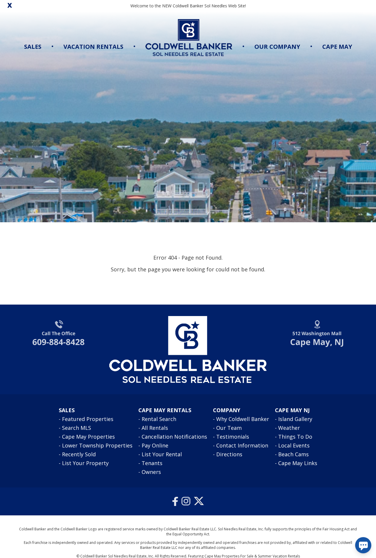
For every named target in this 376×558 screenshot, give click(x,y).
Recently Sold (79, 454)
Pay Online (155, 445)
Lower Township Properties (97, 445)
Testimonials (232, 436)
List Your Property (85, 463)
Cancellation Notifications (174, 436)
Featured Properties (87, 418)
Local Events (294, 445)
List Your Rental (162, 454)
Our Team (229, 427)
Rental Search (159, 418)
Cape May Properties (88, 436)
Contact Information (242, 445)
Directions (229, 454)
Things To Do (295, 436)
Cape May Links (297, 463)
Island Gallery (295, 418)
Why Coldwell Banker (242, 418)
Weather (289, 427)
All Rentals (155, 427)
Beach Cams (293, 454)
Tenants (152, 463)
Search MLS (76, 427)
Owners (151, 471)
